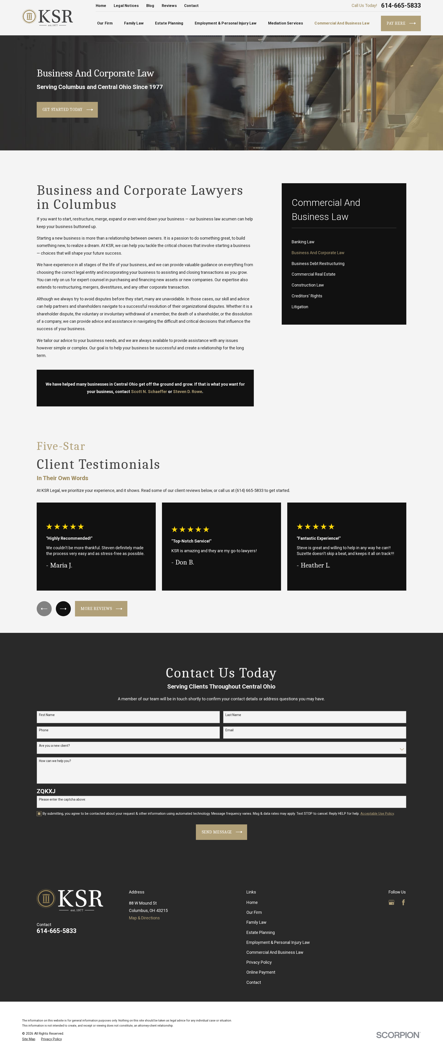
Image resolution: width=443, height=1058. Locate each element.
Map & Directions (144, 917)
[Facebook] (403, 902)
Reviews (169, 5)
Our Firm (254, 912)
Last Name (233, 715)
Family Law (256, 922)
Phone (43, 730)
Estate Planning (260, 932)
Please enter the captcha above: (62, 799)
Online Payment (260, 972)
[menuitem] (344, 241)
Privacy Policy (259, 962)
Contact (191, 5)
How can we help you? (55, 761)
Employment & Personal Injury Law (278, 942)
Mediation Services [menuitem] (285, 23)
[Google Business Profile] (391, 902)
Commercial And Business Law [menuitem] (341, 23)
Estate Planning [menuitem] (169, 23)
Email (229, 730)
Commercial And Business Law (274, 952)
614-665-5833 (401, 6)
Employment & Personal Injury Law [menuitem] (225, 23)
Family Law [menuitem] (134, 23)
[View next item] (63, 608)
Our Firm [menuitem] (105, 23)
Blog (150, 5)
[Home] (47, 17)
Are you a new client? (54, 745)
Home (101, 5)
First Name (47, 715)
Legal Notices (126, 5)
